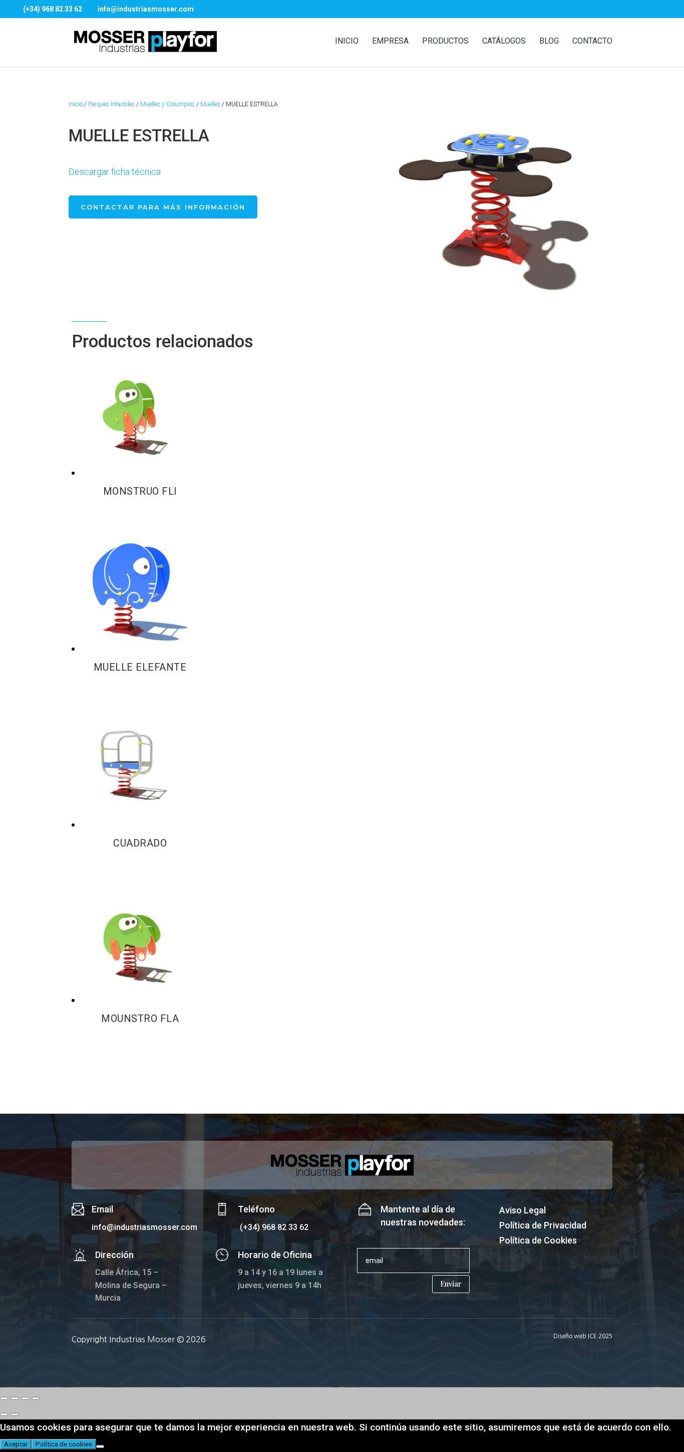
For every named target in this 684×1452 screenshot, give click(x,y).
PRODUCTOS (445, 42)
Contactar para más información (163, 207)
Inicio (76, 104)
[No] (100, 1446)
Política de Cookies (538, 1241)
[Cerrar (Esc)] (36, 1398)
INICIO (347, 42)
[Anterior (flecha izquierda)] (4, 1414)
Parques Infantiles (111, 104)
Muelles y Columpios (167, 104)
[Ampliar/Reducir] (4, 1398)
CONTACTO (592, 42)
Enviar (451, 1284)
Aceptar (16, 1444)
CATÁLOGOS (504, 42)
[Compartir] (25, 1398)
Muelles (210, 104)
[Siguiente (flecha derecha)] (15, 1414)
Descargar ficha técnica (115, 171)
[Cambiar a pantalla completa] (15, 1398)
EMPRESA (390, 42)
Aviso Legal (522, 1211)
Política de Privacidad (542, 1226)
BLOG (549, 42)
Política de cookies (64, 1444)
